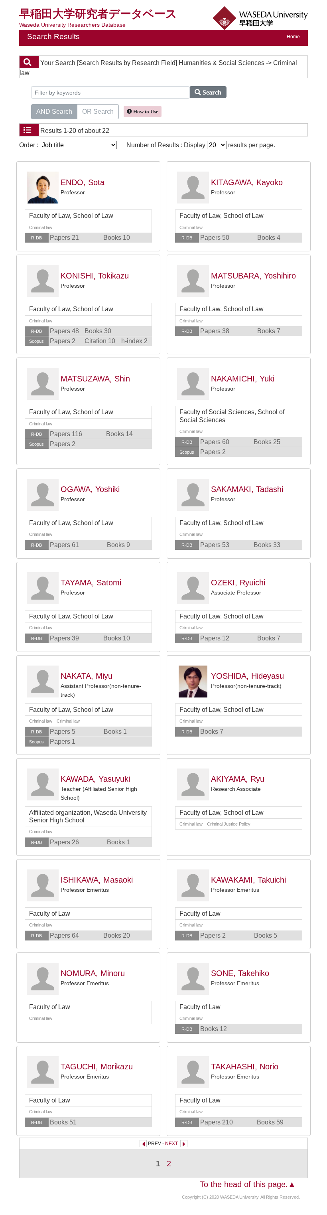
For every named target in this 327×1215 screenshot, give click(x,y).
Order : (29, 145)
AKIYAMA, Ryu (237, 778)
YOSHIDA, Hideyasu (247, 676)
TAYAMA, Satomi (91, 582)
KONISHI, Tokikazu (95, 275)
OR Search (98, 111)
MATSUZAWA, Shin (95, 378)
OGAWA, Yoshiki (90, 489)
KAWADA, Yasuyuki (95, 778)
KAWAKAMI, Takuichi (248, 879)
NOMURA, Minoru (93, 973)
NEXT (171, 1143)
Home (293, 37)
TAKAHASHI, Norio (244, 1066)
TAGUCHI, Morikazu (97, 1066)
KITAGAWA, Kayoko (247, 182)
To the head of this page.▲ (248, 1184)
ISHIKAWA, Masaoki (97, 879)
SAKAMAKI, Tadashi (247, 489)
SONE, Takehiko (240, 973)
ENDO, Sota (82, 182)
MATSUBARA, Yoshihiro (253, 275)
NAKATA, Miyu (86, 676)
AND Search (54, 111)
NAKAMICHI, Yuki (242, 378)
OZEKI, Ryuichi (238, 582)
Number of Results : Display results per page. (200, 145)
